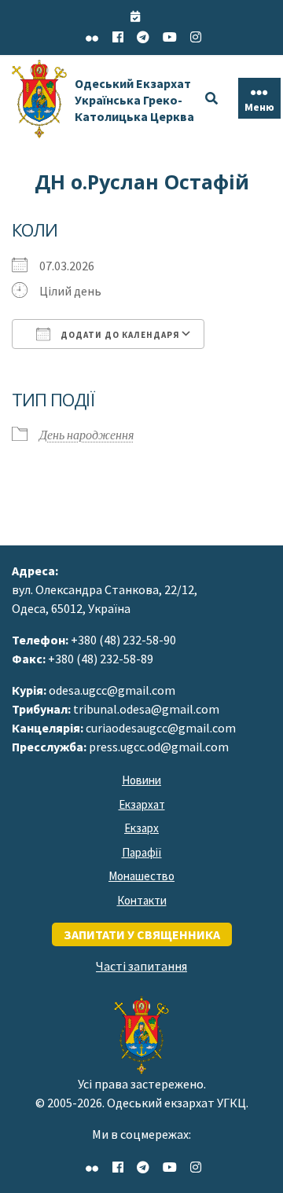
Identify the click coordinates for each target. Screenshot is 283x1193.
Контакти (142, 900)
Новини (141, 780)
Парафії (142, 852)
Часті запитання (141, 966)
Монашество (141, 875)
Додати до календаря (119, 334)
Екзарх (141, 827)
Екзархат (142, 804)
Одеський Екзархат (134, 99)
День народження (86, 434)
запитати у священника (142, 934)
